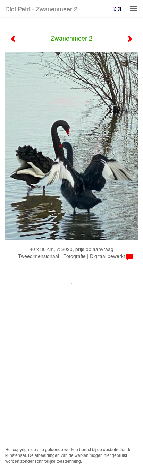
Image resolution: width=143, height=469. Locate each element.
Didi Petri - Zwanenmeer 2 (41, 8)
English (117, 9)
